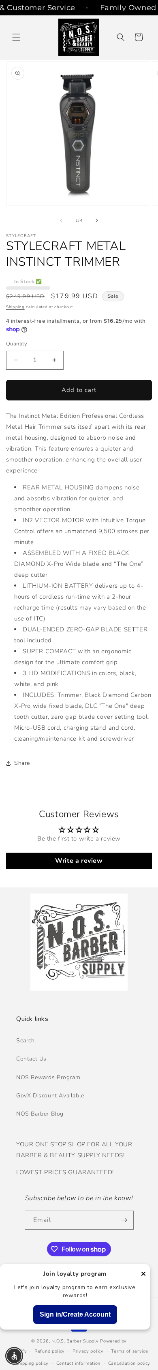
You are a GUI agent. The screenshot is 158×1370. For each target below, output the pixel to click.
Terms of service (129, 1351)
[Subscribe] (124, 1220)
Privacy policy (88, 1351)
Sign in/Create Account (75, 1314)
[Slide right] (97, 220)
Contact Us (31, 1059)
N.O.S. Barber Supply (74, 1341)
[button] (16, 37)
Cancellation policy (129, 1363)
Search (25, 1040)
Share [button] (22, 763)
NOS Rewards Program (48, 1077)
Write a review (78, 860)
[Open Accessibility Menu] (14, 1356)
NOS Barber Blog (40, 1114)
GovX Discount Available (50, 1095)
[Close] (143, 1274)
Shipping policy (32, 1363)
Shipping (15, 307)
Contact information (78, 1363)
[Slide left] (61, 220)
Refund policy (49, 1351)
